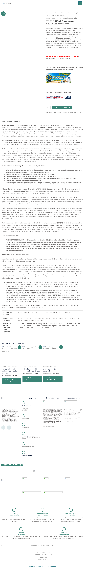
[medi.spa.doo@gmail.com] (23, 443)
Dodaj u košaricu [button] (51, 378)
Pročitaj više (30, 378)
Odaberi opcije (9, 380)
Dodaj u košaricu (62, 107)
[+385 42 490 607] (23, 424)
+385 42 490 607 (25, 427)
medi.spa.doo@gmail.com (28, 446)
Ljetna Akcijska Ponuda (53, 18)
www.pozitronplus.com (48, 426)
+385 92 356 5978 (25, 418)
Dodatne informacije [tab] (13, 121)
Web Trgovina (56, 13)
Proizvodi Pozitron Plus (69, 13)
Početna (48, 13)
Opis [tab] (3, 121)
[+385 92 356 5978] (23, 415)
